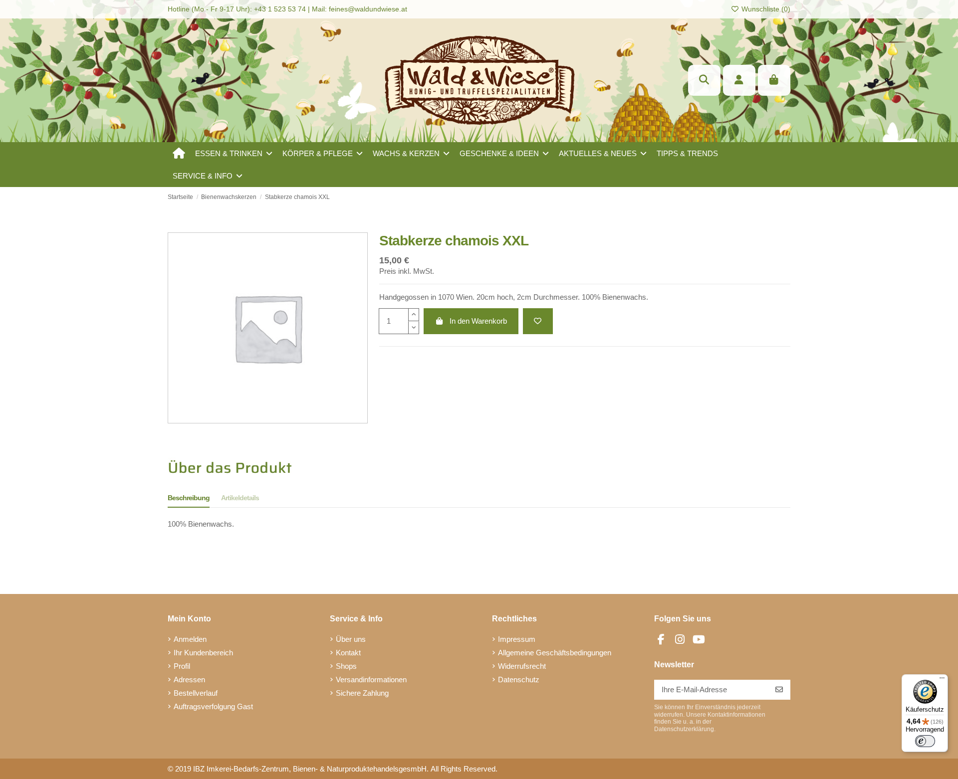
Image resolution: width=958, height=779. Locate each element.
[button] (233, 153)
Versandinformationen (371, 679)
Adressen (189, 679)
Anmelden (190, 639)
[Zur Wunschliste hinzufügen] (538, 321)
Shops (346, 666)
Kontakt (348, 652)
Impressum (516, 639)
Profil (182, 666)
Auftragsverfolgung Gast (213, 706)
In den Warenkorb (478, 321)
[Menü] (942, 680)
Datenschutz (518, 679)
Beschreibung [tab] (189, 498)
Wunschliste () (764, 9)
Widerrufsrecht (522, 666)
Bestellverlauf (196, 693)
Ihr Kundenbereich (203, 652)
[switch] (925, 741)
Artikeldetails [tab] (240, 498)
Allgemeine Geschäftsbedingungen (554, 652)
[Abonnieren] (779, 690)
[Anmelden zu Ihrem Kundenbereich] (739, 80)
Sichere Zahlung (362, 693)
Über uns (351, 639)
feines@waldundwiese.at (368, 9)
